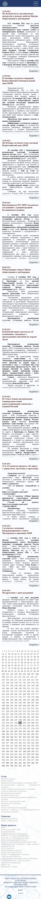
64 (3, 665)
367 (28, 757)
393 (24, 766)
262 (3, 725)
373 (15, 760)
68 (15, 665)
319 (15, 743)
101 (7, 674)
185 (20, 700)
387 (36, 763)
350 (32, 751)
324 (36, 743)
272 (7, 728)
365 (20, 757)
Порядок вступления (9, 819)
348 (24, 751)
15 (38, 651)
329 (20, 746)
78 (9, 668)
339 (24, 748)
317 (7, 743)
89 (6, 671)
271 (3, 728)
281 (7, 731)
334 (3, 748)
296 (32, 734)
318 (11, 743)
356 (20, 754)
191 (7, 703)
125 (32, 680)
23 (25, 654)
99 (38, 671)
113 (19, 677)
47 (25, 660)
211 (15, 708)
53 (6, 662)
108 (36, 674)
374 (20, 760)
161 (32, 691)
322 (28, 743)
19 (12, 654)
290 (7, 734)
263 (7, 725)
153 (36, 688)
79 (12, 668)
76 (3, 668)
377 (32, 760)
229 (15, 714)
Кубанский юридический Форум (14, 840)
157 (15, 691)
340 (28, 748)
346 (15, 751)
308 (7, 740)
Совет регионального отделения (13, 791)
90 (9, 671)
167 (20, 694)
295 (28, 734)
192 (11, 703)
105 (24, 674)
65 (6, 665)
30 (9, 657)
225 (36, 711)
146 (7, 688)
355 (15, 754)
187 (28, 700)
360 (36, 754)
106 (28, 674)
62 (35, 662)
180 (36, 697)
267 (24, 725)
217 (3, 711)
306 (36, 737)
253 (3, 723)
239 (20, 717)
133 (28, 682)
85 (31, 668)
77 (6, 668)
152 (32, 688)
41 (6, 660)
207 (36, 705)
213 (24, 708)
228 (11, 714)
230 (20, 714)
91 (12, 671)
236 (7, 717)
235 (3, 717)
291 (11, 734)
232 (28, 714)
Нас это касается (7, 848)
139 (15, 685)
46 (22, 660)
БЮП (3, 828)
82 (22, 668)
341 (32, 748)
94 (22, 671)
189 (36, 700)
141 (24, 685)
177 (24, 697)
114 (23, 677)
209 (7, 708)
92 (15, 671)
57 (19, 662)
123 (24, 680)
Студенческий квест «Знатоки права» (15, 861)
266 (20, 725)
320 (20, 743)
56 (15, 662)
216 (36, 708)
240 (24, 717)
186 (24, 700)
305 (32, 737)
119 (7, 680)
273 (11, 728)
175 (15, 697)
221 (20, 711)
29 (6, 657)
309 (11, 740)
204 (24, 705)
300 (11, 737)
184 (15, 700)
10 (22, 651)
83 (25, 668)
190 (3, 703)
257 (20, 723)
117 (36, 677)
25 (31, 654)
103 (15, 674)
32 (15, 657)
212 (20, 708)
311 (20, 740)
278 (32, 728)
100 (3, 674)
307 (3, 740)
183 (11, 700)
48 (28, 660)
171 (36, 694)
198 (36, 703)
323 (32, 743)
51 (38, 660)
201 (11, 705)
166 (15, 694)
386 (32, 763)
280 (3, 731)
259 (28, 723)
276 (24, 728)
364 (15, 757)
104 (20, 674)
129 (11, 682)
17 (6, 654)
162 (36, 691)
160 (28, 691)
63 (38, 662)
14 (35, 651)
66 (9, 665)
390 (11, 766)
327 (11, 746)
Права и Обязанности (9, 821)
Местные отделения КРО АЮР (13, 801)
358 (28, 754)
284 (20, 731)
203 (20, 705)
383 (20, 763)
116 (31, 677)
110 (7, 677)
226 (3, 714)
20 (15, 654)
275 (20, 728)
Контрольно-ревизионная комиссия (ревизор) (18, 797)
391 (15, 766)
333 (36, 746)
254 (7, 723)
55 (12, 662)
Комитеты (5, 806)
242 (32, 717)
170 (32, 694)
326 (7, 746)
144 (36, 685)
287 (32, 731)
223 (28, 711)
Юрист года (5, 865)
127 (3, 682)
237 (11, 717)
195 (24, 703)
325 (3, 746)
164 (7, 694)
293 (20, 734)
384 (24, 763)
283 (15, 731)
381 (11, 763)
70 (22, 665)
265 (15, 725)
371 (7, 760)
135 (36, 682)
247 (15, 720)
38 (35, 657)
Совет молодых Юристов (11, 856)
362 (7, 757)
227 (7, 714)
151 (28, 688)
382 (15, 763)
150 (24, 688)
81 (19, 668)
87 (38, 668)
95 (25, 671)
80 (15, 668)
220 (15, 711)
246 (11, 720)
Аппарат (4, 799)
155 (7, 691)
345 (11, 751)
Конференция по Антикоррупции (14, 834)
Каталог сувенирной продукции (13, 808)
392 (20, 766)
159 (24, 691)
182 (7, 700)
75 (38, 665)
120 (11, 680)
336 (11, 748)
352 (3, 754)
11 (25, 651)
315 (36, 740)
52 (3, 662)
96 (28, 671)
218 (7, 711)
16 (3, 654)
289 (3, 734)
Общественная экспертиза (11, 850)
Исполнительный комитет (11, 793)
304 (28, 737)
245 (7, 720)
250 (28, 720)
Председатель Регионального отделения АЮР (19, 783)
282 (11, 731)
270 (36, 725)
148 (15, 688)
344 (7, 751)
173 (7, 697)
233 (32, 714)
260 (32, 723)
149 (20, 688)
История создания (8, 779)
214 (28, 708)
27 (38, 654)
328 (15, 746)
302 (20, 737)
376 (28, 760)
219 (11, 711)
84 (28, 668)
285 (24, 731)
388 (3, 766)
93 (19, 671)
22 (22, 654)
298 (3, 737)
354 (11, 754)
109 (3, 677)
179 (32, 697)
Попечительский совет (10, 795)
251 (32, 720)
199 (3, 705)
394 (28, 766)
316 (3, 743)
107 (32, 674)
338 (20, 748)
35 (25, 657)
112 (15, 677)
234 (36, 714)
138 (11, 685)
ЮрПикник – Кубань (9, 867)
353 (7, 754)
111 (11, 677)
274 (15, 728)
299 (7, 737)
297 (36, 734)
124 (28, 680)
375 (24, 760)
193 (15, 703)
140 (20, 685)
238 (15, 717)
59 (25, 662)
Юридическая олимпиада (11, 863)
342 (36, 748)
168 (24, 694)
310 (15, 740)
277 (28, 728)
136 (3, 685)
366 (24, 757)
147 (11, 688)
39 (38, 657)
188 (32, 700)
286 (28, 731)
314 (32, 740)
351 (36, 751)
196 (28, 703)
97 (31, 671)
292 (15, 734)
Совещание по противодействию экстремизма (19, 858)
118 (3, 680)
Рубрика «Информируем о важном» (15, 854)
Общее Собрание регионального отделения (18, 789)
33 (19, 657)
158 (20, 691)
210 (11, 708)
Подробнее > (34, 71)
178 (28, 697)
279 (36, 728)
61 (31, 662)
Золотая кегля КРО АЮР (10, 830)
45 (19, 660)
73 (31, 665)
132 (24, 682)
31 (12, 657)
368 (32, 757)
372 (11, 760)
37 (31, 657)
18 (9, 654)
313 (28, 740)
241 (28, 717)
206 (32, 705)
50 (35, 660)
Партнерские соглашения (11, 803)
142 (28, 685)
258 (24, 723)
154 (3, 691)
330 (24, 746)
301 (15, 737)
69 (19, 665)
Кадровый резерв (8, 832)
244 (3, 720)
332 (32, 746)
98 (35, 671)
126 (36, 680)
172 (3, 697)
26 (35, 654)
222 (24, 711)
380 (7, 763)
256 (15, 723)
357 (24, 754)
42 (9, 660)
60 (28, 662)
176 (20, 697)
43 (12, 660)
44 (15, 660)
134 (32, 682)
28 (3, 657)
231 (24, 714)
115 (27, 677)
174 (11, 697)
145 (3, 688)
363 (11, 757)
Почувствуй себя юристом (11, 852)
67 (12, 665)
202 (15, 705)
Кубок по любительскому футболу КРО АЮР (19, 842)
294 (24, 734)
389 (7, 766)
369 (36, 757)
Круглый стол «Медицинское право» (15, 838)
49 (31, 660)
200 (7, 705)
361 (3, 757)
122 (19, 680)
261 (36, 723)
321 (24, 743)
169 (28, 694)
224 (32, 711)
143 (32, 685)
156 (11, 691)
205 (28, 705)
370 (3, 760)
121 (15, 680)
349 (28, 751)
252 (36, 720)
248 (20, 720)
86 (35, 668)
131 (20, 682)
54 (9, 662)
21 (19, 654)
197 (32, 703)
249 (24, 720)
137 (7, 685)
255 (11, 723)
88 (3, 671)
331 (28, 746)
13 (32, 651)
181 (3, 700)
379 (3, 763)
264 (11, 725)
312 (24, 740)
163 (3, 694)
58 (22, 662)
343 (3, 751)
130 (15, 682)
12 (28, 651)
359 (32, 754)
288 (36, 731)
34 (22, 657)
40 (3, 660)
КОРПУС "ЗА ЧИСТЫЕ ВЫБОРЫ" (15, 836)
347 (20, 751)
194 (20, 703)
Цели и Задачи (6, 781)
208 (3, 708)
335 (7, 748)
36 (28, 657)
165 (11, 694)
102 (11, 674)
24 (28, 654)
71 (25, 665)
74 (35, 665)
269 (32, 725)
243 (36, 717)
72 (28, 665)
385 (28, 763)
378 (36, 760)
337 (15, 748)
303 (24, 737)
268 (28, 725)
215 (32, 708)
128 (7, 682)
